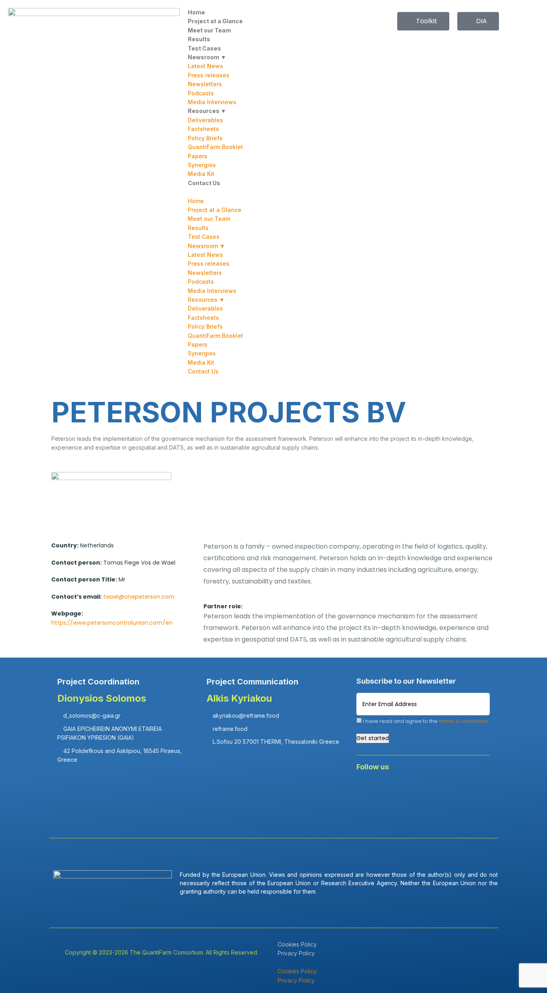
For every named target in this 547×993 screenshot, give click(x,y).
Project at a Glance (215, 21)
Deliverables (205, 120)
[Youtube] (437, 789)
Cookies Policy (297, 944)
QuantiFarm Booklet (215, 146)
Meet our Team (209, 30)
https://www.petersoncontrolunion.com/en (112, 623)
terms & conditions (463, 721)
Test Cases (204, 48)
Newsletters (205, 84)
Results (199, 39)
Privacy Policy (296, 953)
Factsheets (203, 128)
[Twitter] (414, 789)
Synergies (202, 164)
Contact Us (204, 183)
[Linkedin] (390, 789)
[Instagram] (461, 789)
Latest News (205, 66)
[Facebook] (366, 789)
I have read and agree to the (425, 721)
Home (196, 12)
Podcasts (201, 93)
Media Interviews (212, 102)
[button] (274, 192)
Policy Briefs (205, 138)
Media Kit (201, 173)
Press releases (208, 75)
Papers (197, 156)
